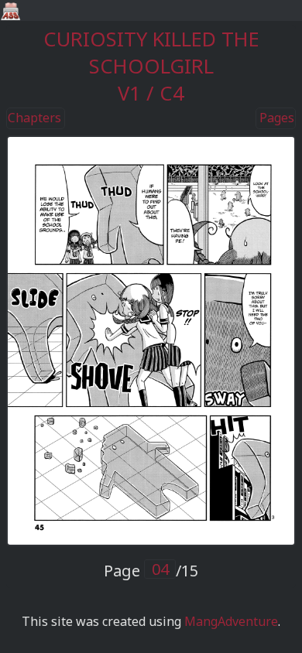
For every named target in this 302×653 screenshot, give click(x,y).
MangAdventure (231, 621)
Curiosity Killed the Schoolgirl (151, 53)
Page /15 (151, 570)
